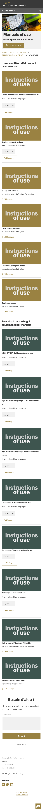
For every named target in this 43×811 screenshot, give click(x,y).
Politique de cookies (22, 794)
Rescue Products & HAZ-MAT (12, 55)
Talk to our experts (13, 45)
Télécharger (9, 112)
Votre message (7, 715)
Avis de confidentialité (21, 792)
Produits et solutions (18, 52)
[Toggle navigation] (39, 4)
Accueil (4, 52)
